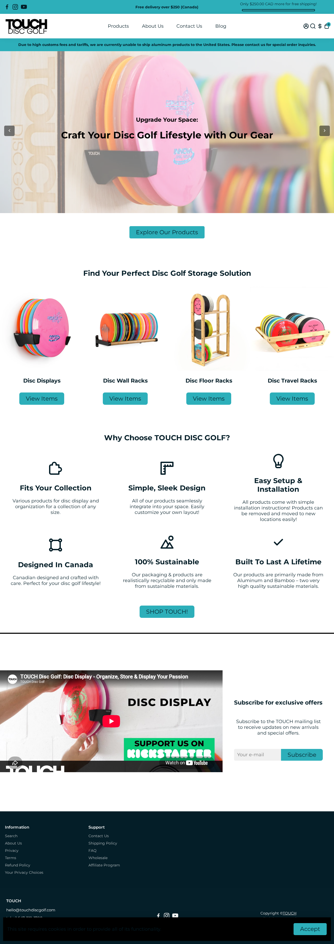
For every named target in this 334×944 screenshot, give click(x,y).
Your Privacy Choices (24, 872)
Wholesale (98, 858)
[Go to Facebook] (7, 7)
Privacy (12, 850)
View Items (42, 398)
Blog (220, 26)
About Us (153, 26)
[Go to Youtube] (24, 7)
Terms (10, 858)
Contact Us (189, 26)
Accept (310, 929)
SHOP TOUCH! (167, 611)
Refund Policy (17, 865)
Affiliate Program (104, 865)
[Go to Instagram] (15, 7)
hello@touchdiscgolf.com (30, 909)
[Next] (324, 131)
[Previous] (9, 131)
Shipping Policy (102, 843)
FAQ (92, 850)
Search (11, 836)
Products (118, 26)
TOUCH (289, 913)
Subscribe (302, 754)
